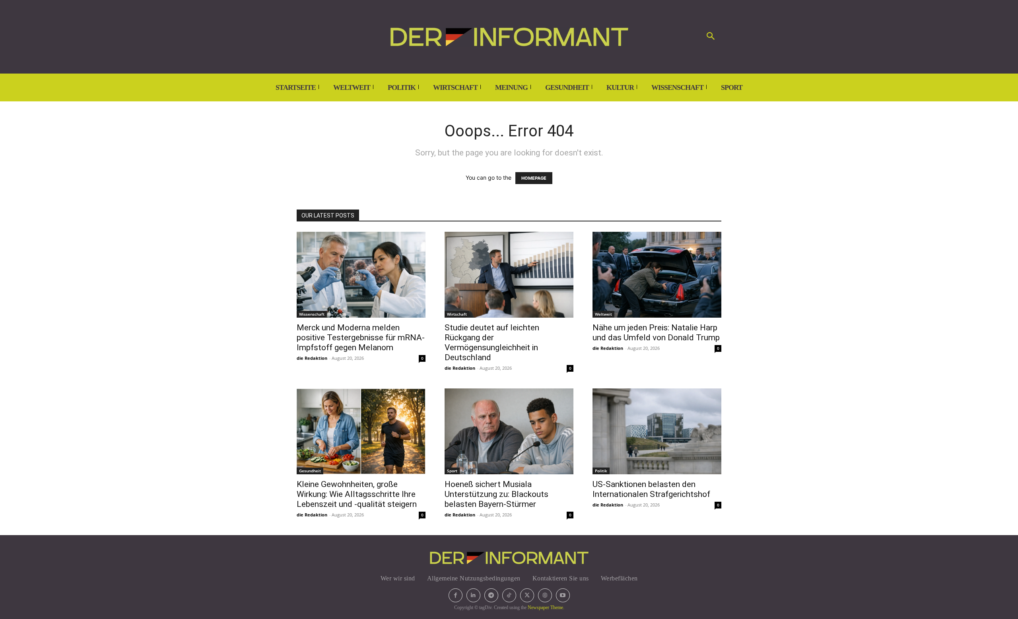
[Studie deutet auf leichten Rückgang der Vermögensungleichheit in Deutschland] (509, 275)
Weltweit (603, 314)
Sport (452, 470)
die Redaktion (312, 358)
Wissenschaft (311, 314)
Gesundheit (310, 470)
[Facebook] (455, 595)
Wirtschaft (457, 314)
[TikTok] (509, 595)
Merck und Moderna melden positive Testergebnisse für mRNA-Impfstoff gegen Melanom (361, 337)
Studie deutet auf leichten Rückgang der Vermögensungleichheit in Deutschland (492, 342)
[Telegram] (491, 595)
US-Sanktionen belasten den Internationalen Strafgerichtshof (651, 489)
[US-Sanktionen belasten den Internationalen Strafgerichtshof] (657, 431)
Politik (601, 470)
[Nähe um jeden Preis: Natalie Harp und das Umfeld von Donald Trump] (657, 275)
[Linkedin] (473, 595)
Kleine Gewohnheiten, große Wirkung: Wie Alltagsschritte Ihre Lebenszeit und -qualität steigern (357, 494)
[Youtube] (563, 595)
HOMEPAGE (533, 178)
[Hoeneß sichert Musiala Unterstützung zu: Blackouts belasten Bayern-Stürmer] (509, 431)
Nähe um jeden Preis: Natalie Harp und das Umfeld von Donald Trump (656, 332)
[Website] (545, 595)
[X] (527, 595)
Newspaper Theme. (546, 607)
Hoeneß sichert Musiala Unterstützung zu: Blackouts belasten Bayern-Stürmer (496, 494)
